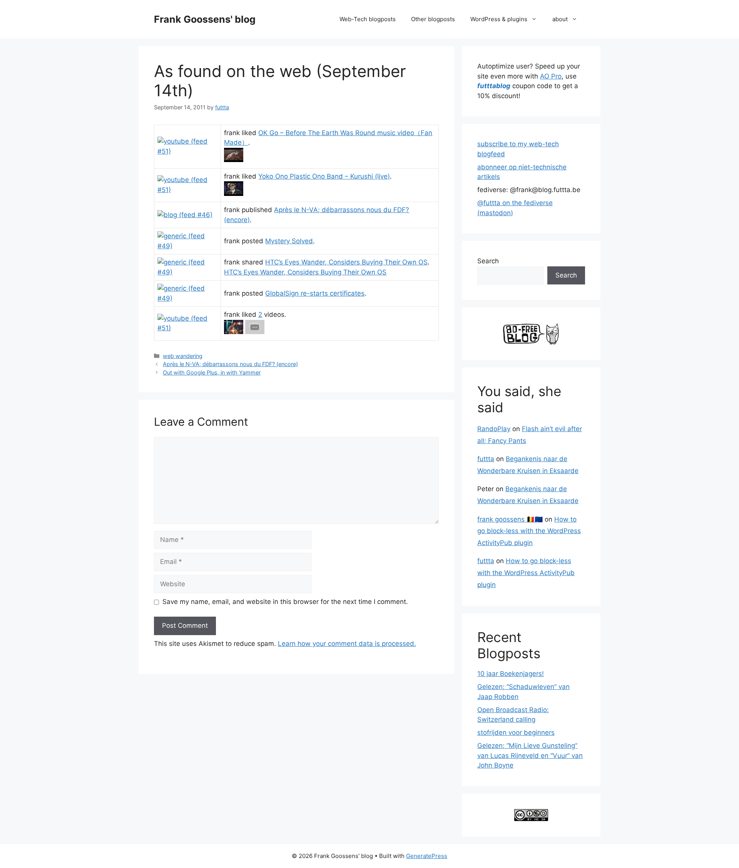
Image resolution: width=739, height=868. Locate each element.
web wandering (182, 356)
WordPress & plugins (498, 19)
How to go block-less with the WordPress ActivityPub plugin (529, 531)
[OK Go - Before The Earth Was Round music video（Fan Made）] (233, 160)
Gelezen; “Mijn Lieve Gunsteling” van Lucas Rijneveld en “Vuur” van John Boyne (530, 755)
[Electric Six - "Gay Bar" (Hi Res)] (254, 332)
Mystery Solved (289, 241)
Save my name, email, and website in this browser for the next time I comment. (285, 601)
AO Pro (551, 76)
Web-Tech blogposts (367, 19)
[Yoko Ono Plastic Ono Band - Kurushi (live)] (233, 193)
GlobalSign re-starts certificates (314, 293)
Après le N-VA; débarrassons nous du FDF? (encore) (230, 364)
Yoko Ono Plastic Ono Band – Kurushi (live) (324, 176)
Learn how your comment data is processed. (347, 643)
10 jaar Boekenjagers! (510, 673)
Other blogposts (433, 19)
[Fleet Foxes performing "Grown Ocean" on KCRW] (233, 332)
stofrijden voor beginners (516, 732)
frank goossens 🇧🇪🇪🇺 (510, 519)
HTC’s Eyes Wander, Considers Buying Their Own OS (346, 262)
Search (488, 261)
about (560, 19)
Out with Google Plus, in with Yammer (212, 372)
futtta (485, 459)
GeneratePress (426, 856)
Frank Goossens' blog (205, 19)
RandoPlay (493, 429)
